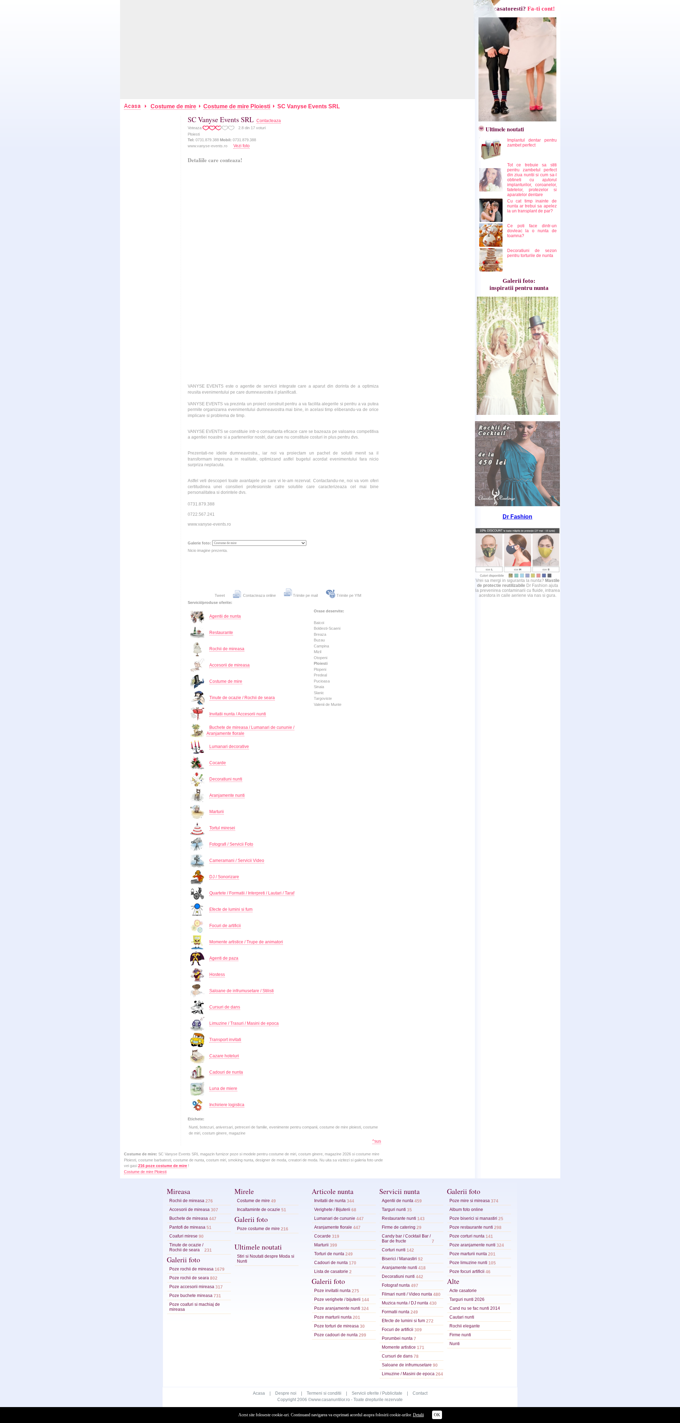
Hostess (217, 974)
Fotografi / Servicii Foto (231, 844)
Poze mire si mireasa (469, 1200)
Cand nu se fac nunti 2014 (474, 1308)
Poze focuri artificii (466, 1271)
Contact (420, 1393)
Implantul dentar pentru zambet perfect (532, 143)
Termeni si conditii (324, 1393)
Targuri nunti (394, 1209)
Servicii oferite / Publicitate (377, 1393)
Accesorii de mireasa (229, 665)
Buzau (319, 640)
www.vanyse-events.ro (207, 146)
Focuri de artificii (225, 925)
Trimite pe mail (305, 595)
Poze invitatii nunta (332, 1290)
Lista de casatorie (331, 1271)
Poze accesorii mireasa (191, 1286)
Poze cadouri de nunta (336, 1334)
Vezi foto (241, 145)
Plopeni (320, 669)
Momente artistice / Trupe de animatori (246, 941)
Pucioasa (322, 681)
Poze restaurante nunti (471, 1227)
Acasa (259, 1393)
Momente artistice (399, 1347)
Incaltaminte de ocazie (258, 1209)
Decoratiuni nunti (225, 779)
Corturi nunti (394, 1249)
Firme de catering (398, 1227)
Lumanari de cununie (334, 1218)
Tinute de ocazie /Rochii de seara (186, 1247)
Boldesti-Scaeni (327, 628)
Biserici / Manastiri (399, 1258)
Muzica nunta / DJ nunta (405, 1303)
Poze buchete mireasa (190, 1295)
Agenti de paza (223, 958)
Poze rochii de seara (189, 1277)
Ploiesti (321, 663)
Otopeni (320, 658)
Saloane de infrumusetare (407, 1364)
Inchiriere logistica (226, 1104)
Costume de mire (173, 106)
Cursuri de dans (224, 1007)
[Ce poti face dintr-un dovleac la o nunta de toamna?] (491, 245)
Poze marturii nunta (333, 1317)
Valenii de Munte (327, 704)
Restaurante (221, 632)
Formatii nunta (395, 1311)
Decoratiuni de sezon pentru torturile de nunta (532, 253)
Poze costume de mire (258, 1228)
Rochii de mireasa (226, 648)
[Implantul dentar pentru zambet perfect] (491, 159)
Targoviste (323, 698)
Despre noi (285, 1393)
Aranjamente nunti (227, 795)
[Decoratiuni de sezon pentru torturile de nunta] (491, 270)
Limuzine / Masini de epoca (408, 1373)
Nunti (454, 1343)
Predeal (320, 675)
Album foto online (466, 1209)
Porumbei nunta (397, 1338)
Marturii (216, 811)
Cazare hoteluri (224, 1055)
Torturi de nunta (329, 1253)
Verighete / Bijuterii (332, 1209)
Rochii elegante (464, 1326)
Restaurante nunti (399, 1218)
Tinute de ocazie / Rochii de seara (242, 697)
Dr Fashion (517, 517)
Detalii (418, 1414)
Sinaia (319, 687)
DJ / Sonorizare (224, 876)
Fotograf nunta (396, 1285)
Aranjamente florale (333, 1227)
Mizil (317, 652)
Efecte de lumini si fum (231, 909)
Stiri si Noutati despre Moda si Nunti (265, 1259)
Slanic (319, 693)
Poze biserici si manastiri (473, 1218)
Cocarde (217, 762)
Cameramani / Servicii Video (236, 860)
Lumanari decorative (229, 746)
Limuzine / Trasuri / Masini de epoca (244, 1023)
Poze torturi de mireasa (336, 1326)
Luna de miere (223, 1088)
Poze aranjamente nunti (337, 1308)
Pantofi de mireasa (187, 1227)
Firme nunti (460, 1334)
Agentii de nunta (225, 616)
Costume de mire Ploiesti (236, 106)
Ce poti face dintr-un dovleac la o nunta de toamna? (532, 230)
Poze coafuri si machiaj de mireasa (194, 1307)
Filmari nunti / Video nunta (407, 1294)
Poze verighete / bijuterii (337, 1299)
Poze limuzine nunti (468, 1262)
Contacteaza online (259, 595)
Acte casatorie (463, 1290)
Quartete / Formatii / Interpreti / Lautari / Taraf (251, 893)
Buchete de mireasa (188, 1218)
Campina (321, 646)
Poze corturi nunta (466, 1236)
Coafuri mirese (183, 1236)
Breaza (320, 634)
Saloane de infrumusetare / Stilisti (241, 990)
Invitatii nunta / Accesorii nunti (237, 714)
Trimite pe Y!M (348, 595)
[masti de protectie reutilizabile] (517, 576)
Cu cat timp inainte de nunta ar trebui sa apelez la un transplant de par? (532, 206)
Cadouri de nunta (226, 1072)
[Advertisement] (298, 49)
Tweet (220, 595)
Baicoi (319, 623)
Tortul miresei (222, 827)
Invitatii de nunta (330, 1200)
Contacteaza (268, 120)
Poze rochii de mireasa (191, 1269)
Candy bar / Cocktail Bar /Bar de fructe (406, 1239)
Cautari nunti (461, 1317)
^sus (376, 1141)
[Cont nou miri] (515, 119)
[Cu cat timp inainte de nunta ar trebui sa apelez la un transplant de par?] (491, 220)
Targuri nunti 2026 (466, 1299)
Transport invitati (225, 1039)
